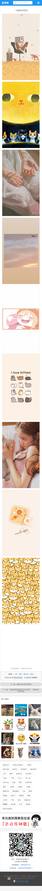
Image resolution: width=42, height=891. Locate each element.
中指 (12, 800)
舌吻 (13, 782)
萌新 (4, 787)
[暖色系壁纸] (21, 48)
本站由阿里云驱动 (22, 881)
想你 (19, 800)
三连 (23, 791)
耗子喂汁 (29, 774)
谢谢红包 (27, 800)
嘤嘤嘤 (5, 804)
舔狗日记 (19, 774)
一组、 (16, 674)
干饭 (12, 778)
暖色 (31, 674)
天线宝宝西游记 (17, 765)
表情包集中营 (25, 865)
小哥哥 (5, 800)
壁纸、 (21, 674)
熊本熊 (13, 804)
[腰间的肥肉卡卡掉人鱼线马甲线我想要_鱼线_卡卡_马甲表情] (34, 752)
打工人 (20, 778)
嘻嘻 (28, 795)
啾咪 (30, 791)
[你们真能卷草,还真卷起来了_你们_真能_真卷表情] (7, 724)
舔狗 (10, 774)
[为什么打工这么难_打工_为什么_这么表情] (34, 724)
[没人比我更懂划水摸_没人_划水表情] (21, 710)
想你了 (13, 795)
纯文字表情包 (7, 809)
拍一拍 (28, 778)
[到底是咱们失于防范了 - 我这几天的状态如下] (7, 739)
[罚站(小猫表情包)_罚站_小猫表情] (21, 752)
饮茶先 (14, 769)
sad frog (6, 782)
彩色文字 (6, 765)
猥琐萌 (21, 795)
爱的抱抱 (15, 791)
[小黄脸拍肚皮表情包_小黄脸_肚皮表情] (21, 724)
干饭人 (5, 778)
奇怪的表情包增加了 (25, 868)
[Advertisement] (21, 647)
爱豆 (20, 782)
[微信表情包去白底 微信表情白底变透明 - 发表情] (21, 829)
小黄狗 (11, 787)
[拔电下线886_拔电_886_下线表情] (7, 710)
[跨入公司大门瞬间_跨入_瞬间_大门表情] (21, 739)
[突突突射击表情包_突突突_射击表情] (7, 752)
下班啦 (28, 787)
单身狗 (28, 804)
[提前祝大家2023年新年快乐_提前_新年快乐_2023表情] (34, 739)
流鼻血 (5, 795)
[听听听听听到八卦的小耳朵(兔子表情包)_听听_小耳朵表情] (34, 710)
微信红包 (6, 791)
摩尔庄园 (6, 769)
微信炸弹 (33, 769)
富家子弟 (29, 782)
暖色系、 (27, 674)
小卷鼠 (29, 765)
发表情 (5, 3)
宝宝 (20, 804)
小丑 (4, 774)
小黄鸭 (20, 787)
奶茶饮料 (24, 769)
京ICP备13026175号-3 (11, 876)
